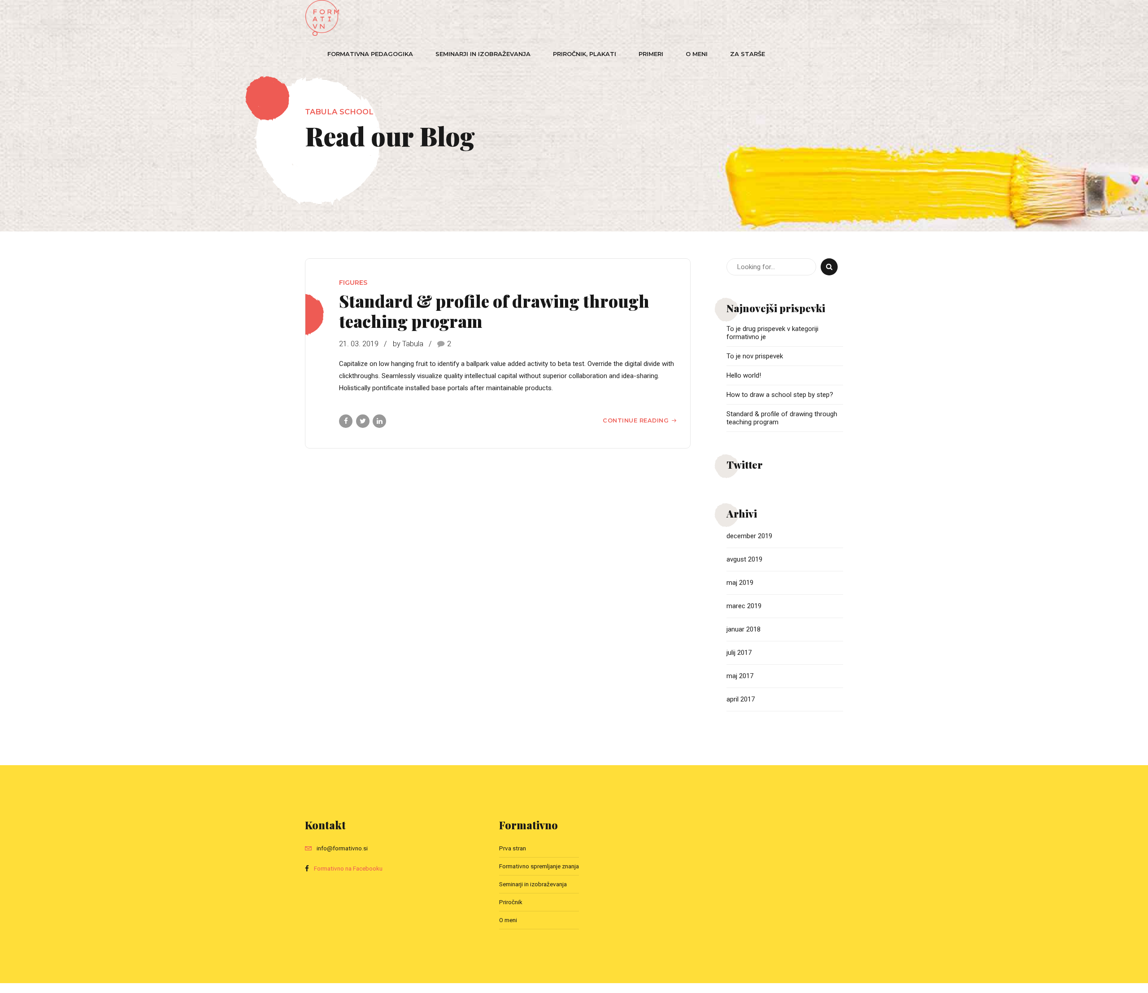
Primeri (651, 53)
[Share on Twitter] (363, 421)
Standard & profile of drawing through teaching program (494, 310)
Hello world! (743, 375)
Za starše (747, 53)
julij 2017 (739, 653)
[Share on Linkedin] (379, 421)
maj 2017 (739, 676)
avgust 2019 (744, 559)
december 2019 (749, 536)
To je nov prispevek (754, 356)
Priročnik (510, 902)
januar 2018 (743, 629)
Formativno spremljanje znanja (539, 866)
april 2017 (740, 699)
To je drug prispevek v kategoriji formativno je (772, 333)
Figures (353, 283)
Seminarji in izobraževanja (483, 53)
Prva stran (512, 848)
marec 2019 (743, 606)
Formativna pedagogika (370, 53)
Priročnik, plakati (584, 53)
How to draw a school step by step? (779, 395)
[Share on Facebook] (345, 421)
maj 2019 (739, 583)
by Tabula (408, 344)
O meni (697, 53)
